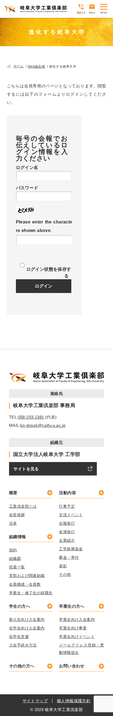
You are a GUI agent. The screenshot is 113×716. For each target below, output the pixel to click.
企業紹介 (67, 540)
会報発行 (67, 523)
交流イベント (71, 515)
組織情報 (17, 536)
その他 (65, 574)
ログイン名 (27, 167)
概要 (13, 492)
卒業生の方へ (71, 606)
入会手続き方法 (23, 645)
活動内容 (67, 492)
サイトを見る (26, 468)
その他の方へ (21, 666)
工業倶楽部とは (23, 506)
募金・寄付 (69, 557)
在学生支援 (19, 636)
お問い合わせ (71, 666)
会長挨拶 (17, 515)
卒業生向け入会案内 (77, 619)
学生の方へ (19, 606)
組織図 (15, 558)
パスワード (27, 188)
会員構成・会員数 (25, 584)
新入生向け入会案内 (27, 619)
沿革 (13, 523)
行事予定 (67, 506)
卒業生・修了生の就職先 (30, 593)
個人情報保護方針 (74, 700)
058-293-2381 (31, 417)
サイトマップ (35, 700)
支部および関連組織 (27, 575)
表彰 (63, 566)
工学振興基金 (71, 549)
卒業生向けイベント (77, 636)
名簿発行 (67, 532)
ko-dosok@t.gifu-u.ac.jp (42, 425)
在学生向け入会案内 (27, 628)
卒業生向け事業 (73, 628)
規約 (13, 550)
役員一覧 (17, 567)
